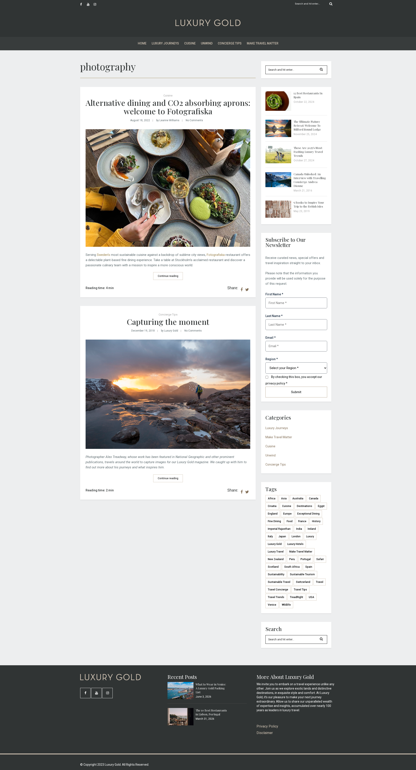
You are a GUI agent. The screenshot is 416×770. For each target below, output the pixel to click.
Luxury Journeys (165, 43)
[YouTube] (90, 4)
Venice (272, 604)
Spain (308, 566)
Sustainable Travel (279, 582)
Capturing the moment (168, 321)
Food (289, 521)
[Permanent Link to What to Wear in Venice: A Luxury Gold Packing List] (180, 698)
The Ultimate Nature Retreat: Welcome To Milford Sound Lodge (307, 125)
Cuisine (190, 43)
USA (311, 597)
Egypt (321, 506)
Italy (270, 536)
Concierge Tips (230, 43)
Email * (270, 337)
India (299, 528)
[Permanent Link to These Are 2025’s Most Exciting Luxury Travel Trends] (278, 162)
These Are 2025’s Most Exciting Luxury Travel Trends (308, 151)
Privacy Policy (267, 726)
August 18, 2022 (140, 120)
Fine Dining (274, 521)
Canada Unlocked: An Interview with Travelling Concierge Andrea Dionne (310, 180)
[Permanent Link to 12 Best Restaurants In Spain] (278, 110)
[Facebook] (83, 4)
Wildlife (286, 604)
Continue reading (168, 276)
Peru (292, 559)
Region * (271, 359)
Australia (297, 498)
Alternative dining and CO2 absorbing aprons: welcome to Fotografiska (168, 106)
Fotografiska (216, 255)
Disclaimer (265, 733)
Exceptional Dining (308, 513)
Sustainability (276, 574)
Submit (296, 392)
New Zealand (276, 559)
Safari (320, 559)
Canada (313, 498)
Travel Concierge (278, 589)
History (316, 521)
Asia (284, 498)
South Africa (292, 566)
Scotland (273, 566)
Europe (287, 513)
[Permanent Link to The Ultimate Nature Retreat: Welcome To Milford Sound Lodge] (278, 136)
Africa (271, 498)
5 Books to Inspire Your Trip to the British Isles (309, 204)
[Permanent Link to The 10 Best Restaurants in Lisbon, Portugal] (180, 724)
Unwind (207, 43)
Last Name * (274, 316)
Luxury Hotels (295, 544)
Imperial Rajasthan (279, 528)
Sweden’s (103, 255)
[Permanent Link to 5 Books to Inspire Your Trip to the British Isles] (278, 217)
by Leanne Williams (167, 120)
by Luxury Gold (169, 330)
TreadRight (296, 597)
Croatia (272, 506)
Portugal (306, 559)
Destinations (304, 506)
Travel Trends (276, 597)
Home (142, 43)
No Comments (194, 120)
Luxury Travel (276, 551)
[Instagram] (97, 4)
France (302, 521)
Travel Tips (300, 589)
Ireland (312, 528)
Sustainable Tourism (302, 574)
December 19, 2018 (143, 330)
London (296, 536)
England (273, 513)
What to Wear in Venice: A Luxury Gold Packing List (211, 688)
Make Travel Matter (262, 43)
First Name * (274, 294)
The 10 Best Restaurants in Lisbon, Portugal (211, 712)
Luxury (310, 536)
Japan (282, 536)
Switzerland (303, 582)
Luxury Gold (275, 544)
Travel (319, 582)
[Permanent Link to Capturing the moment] (168, 448)
